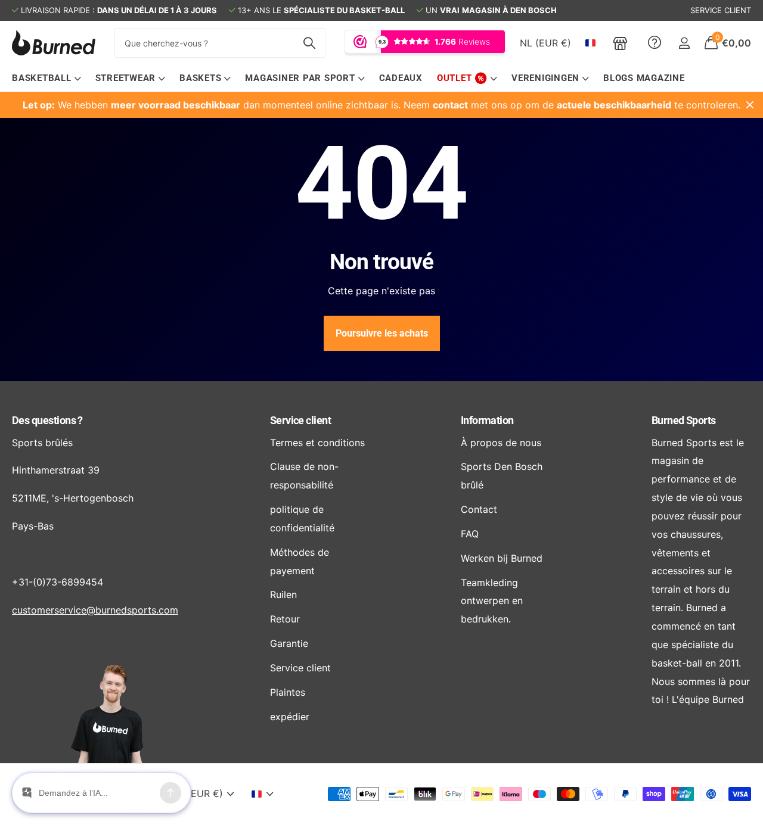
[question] (654, 43)
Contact (479, 509)
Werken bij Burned (501, 558)
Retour (285, 619)
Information (487, 420)
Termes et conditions (317, 443)
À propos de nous (501, 443)
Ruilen (283, 594)
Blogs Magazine (644, 78)
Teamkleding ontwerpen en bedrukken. (492, 601)
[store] (620, 43)
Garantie (289, 643)
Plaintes (287, 692)
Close (750, 105)
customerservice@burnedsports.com (95, 610)
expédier (289, 717)
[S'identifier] (684, 43)
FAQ (470, 534)
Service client (300, 420)
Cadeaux (401, 78)
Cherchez (309, 43)
